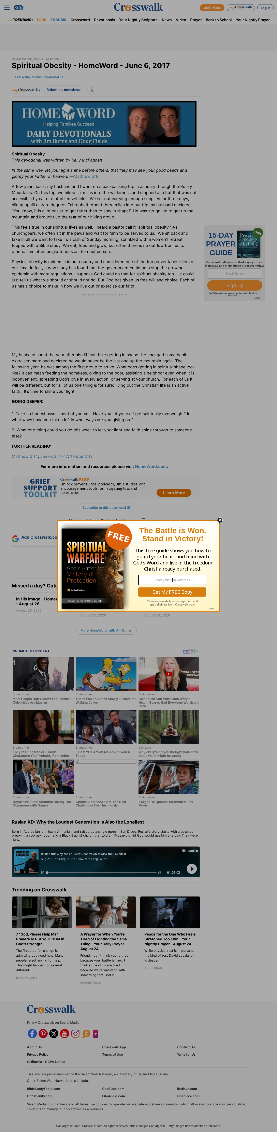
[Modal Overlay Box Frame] (138, 566)
